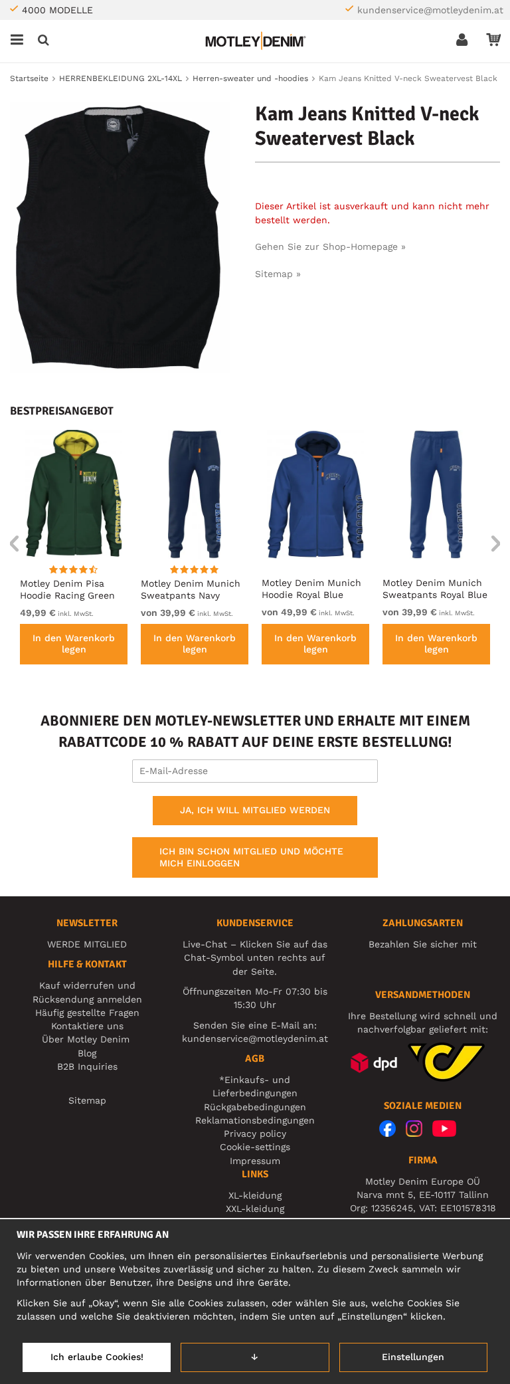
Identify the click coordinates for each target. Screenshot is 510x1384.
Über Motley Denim (87, 1039)
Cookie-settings (255, 1146)
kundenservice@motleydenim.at (430, 10)
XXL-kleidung (255, 1208)
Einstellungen (413, 1356)
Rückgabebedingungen (255, 1107)
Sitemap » (278, 273)
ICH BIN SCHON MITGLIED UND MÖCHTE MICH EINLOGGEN (251, 857)
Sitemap (87, 1100)
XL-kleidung (255, 1195)
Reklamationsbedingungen (255, 1120)
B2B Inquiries (87, 1066)
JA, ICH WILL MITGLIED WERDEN (255, 810)
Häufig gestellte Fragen (87, 1012)
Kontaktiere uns (87, 1026)
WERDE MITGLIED (87, 944)
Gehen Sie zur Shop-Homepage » (330, 246)
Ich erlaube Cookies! (96, 1356)
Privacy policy (255, 1133)
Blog (87, 1053)
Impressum (255, 1160)
